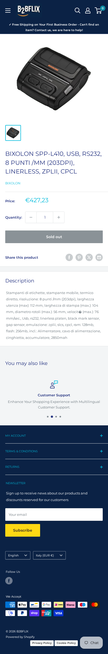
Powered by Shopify (20, 637)
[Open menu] (7, 10)
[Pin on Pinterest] (79, 257)
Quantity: (13, 217)
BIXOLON (12, 183)
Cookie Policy (66, 643)
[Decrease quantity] (30, 217)
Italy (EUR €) (45, 555)
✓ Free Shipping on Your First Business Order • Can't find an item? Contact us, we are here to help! (54, 27)
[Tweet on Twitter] (89, 257)
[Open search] (77, 10)
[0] (98, 10)
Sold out (54, 236)
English (13, 555)
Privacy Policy (42, 643)
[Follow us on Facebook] (9, 580)
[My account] (87, 10)
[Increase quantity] (58, 217)
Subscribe (22, 530)
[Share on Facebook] (69, 257)
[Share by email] (99, 257)
